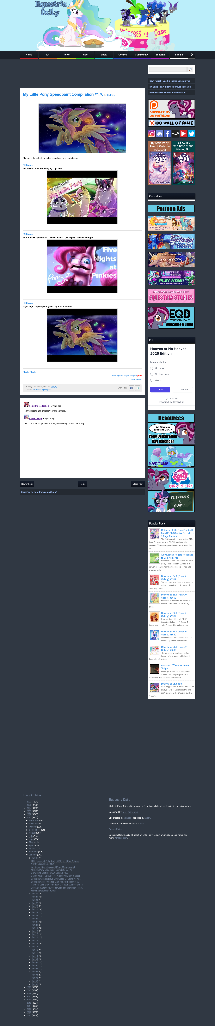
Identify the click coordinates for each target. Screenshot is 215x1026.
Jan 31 (35, 857)
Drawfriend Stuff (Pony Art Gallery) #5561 (174, 614)
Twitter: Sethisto (136, 379)
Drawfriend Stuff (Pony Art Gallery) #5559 (174, 633)
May (31, 842)
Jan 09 (35, 958)
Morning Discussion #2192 (43, 890)
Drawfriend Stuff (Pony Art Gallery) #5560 (174, 648)
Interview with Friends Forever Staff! (167, 92)
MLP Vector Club (130, 811)
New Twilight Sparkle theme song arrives (169, 80)
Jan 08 (35, 962)
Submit (179, 54)
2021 (29, 817)
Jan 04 (35, 974)
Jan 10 (35, 955)
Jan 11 (35, 952)
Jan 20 (35, 924)
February (33, 851)
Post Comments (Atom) (45, 491)
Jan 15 (35, 940)
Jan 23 (35, 915)
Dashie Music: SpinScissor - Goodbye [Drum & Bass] (55, 875)
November (34, 823)
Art (47, 54)
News (66, 54)
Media (104, 54)
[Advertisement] (171, 721)
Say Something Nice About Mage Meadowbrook (53, 866)
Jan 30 (35, 893)
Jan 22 (35, 918)
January (33, 854)
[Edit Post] (59, 386)
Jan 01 (35, 984)
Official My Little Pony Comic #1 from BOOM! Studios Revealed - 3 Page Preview (177, 533)
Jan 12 (35, 949)
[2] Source (28, 233)
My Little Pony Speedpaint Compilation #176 (63, 94)
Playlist (26, 371)
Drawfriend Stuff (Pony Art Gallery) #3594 (50, 872)
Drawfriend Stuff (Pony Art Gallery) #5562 (174, 577)
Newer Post (27, 483)
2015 (29, 1002)
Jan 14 (35, 943)
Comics (122, 54)
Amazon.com (121, 837)
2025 (29, 804)
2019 (29, 990)
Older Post (138, 483)
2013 (29, 1008)
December (34, 820)
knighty (148, 817)
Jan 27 (35, 902)
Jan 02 (35, 980)
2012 (29, 1011)
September (34, 829)
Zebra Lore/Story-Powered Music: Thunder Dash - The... (57, 887)
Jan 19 (35, 927)
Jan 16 (35, 937)
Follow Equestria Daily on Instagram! (124, 376)
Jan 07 (35, 965)
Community (141, 54)
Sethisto (127, 817)
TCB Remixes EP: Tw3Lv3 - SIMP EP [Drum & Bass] (55, 860)
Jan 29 (35, 896)
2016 (29, 999)
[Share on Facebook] (131, 388)
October (33, 826)
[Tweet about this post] (137, 388)
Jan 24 (35, 912)
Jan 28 (35, 899)
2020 (29, 987)
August (32, 832)
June (31, 839)
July (31, 836)
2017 (29, 996)
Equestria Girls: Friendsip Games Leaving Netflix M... (55, 881)
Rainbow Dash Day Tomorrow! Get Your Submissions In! (57, 884)
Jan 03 (35, 977)
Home (29, 54)
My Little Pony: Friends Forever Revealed (170, 86)
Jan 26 (35, 906)
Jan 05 (35, 971)
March (32, 848)
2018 (29, 993)
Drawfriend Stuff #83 (171, 683)
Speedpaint (46, 389)
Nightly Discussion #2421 (42, 863)
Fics (85, 54)
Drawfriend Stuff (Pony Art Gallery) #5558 (174, 596)
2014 (29, 1005)
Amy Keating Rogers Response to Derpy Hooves (177, 556)
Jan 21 (35, 921)
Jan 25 (35, 909)
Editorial (160, 54)
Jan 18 (35, 931)
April (31, 845)
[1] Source (28, 165)
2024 (29, 807)
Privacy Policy (115, 829)
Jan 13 (35, 946)
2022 (29, 814)
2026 (29, 801)
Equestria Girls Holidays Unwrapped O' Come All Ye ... (56, 878)
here (142, 823)
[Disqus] (82, 437)
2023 (29, 810)
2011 (29, 1015)
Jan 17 (35, 934)
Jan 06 (35, 968)
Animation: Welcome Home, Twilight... (175, 667)
